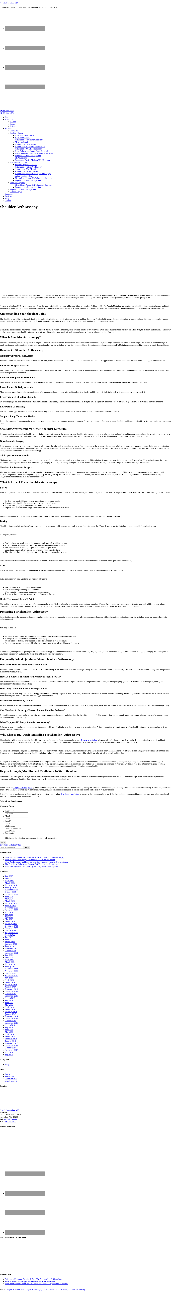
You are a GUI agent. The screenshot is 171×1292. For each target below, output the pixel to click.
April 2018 (9, 1034)
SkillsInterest (10, 826)
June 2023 (9, 917)
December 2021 (11, 948)
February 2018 (11, 1039)
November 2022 (11, 928)
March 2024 (10, 901)
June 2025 (9, 876)
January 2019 (10, 1014)
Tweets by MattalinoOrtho (10, 845)
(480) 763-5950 (10, 1119)
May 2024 (9, 899)
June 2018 (9, 1030)
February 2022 (11, 944)
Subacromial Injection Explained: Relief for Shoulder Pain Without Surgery (34, 857)
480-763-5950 (8, 111)
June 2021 (9, 955)
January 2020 (10, 987)
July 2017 (9, 1054)
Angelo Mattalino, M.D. (22, 787)
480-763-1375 (8, 113)
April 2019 (9, 1007)
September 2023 (11, 910)
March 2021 (10, 962)
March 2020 (10, 982)
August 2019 (10, 998)
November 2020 (11, 971)
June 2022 (9, 939)
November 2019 (11, 991)
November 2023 (11, 908)
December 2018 (11, 1016)
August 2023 (10, 912)
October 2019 (10, 994)
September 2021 (11, 953)
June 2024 (9, 896)
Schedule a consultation (70, 794)
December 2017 (11, 1043)
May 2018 (9, 1032)
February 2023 (11, 924)
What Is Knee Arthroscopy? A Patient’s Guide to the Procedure (30, 860)
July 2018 (9, 1027)
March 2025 (10, 883)
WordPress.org (11, 1081)
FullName (9, 811)
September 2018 (11, 1023)
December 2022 (11, 926)
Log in (7, 1074)
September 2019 (11, 996)
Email (8, 821)
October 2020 (10, 973)
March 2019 (10, 1009)
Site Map (64, 1289)
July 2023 (9, 915)
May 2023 (9, 919)
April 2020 (9, 980)
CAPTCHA (10, 831)
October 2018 (10, 1021)
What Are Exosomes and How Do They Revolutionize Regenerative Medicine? (36, 862)
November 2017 (11, 1045)
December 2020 (11, 969)
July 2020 (9, 978)
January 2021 (10, 966)
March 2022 (10, 942)
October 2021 (10, 951)
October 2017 (10, 1048)
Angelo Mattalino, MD (9, 3)
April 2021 (9, 960)
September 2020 (11, 975)
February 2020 (11, 984)
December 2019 (11, 989)
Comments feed (11, 1079)
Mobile (8, 816)
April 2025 (9, 881)
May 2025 (9, 878)
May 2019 (9, 1005)
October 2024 (10, 892)
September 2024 (11, 894)
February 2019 (11, 1012)
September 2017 (11, 1050)
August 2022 (10, 935)
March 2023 (10, 921)
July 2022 (9, 937)
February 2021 (11, 964)
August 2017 (10, 1052)
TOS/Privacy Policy (77, 1289)
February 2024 (11, 903)
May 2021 (9, 957)
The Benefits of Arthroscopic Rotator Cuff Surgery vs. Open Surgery (32, 864)
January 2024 (10, 905)
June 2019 (9, 1003)
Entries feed (9, 1076)
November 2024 (11, 890)
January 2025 (10, 887)
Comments (9, 833)
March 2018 (10, 1036)
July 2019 (9, 1000)
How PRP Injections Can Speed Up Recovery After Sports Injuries (31, 866)
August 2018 (10, 1025)
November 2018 (11, 1018)
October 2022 (10, 930)
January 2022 (10, 946)
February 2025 (11, 885)
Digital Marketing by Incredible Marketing (42, 1289)
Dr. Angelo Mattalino (88, 740)
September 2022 (11, 933)
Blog (7, 1064)
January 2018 (10, 1041)
